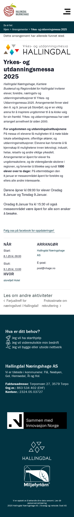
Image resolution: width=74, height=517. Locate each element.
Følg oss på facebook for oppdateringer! (29, 230)
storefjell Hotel (12, 280)
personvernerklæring (37, 503)
